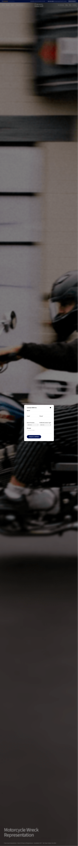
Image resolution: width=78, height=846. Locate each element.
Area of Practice (30, 422)
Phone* (41, 416)
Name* (28, 410)
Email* (28, 416)
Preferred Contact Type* (45, 422)
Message (29, 428)
